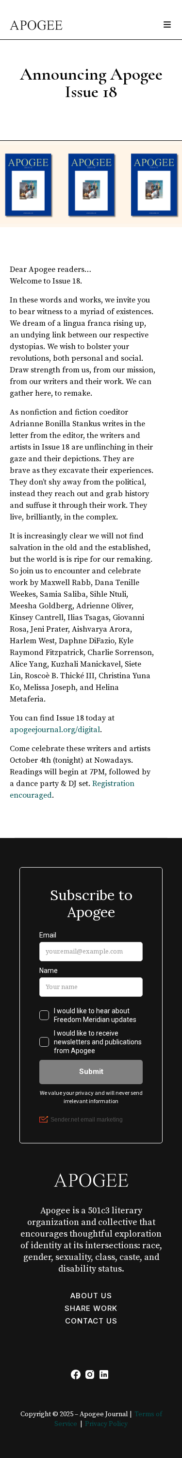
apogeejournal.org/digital (55, 730)
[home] (32, 20)
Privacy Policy (106, 1424)
